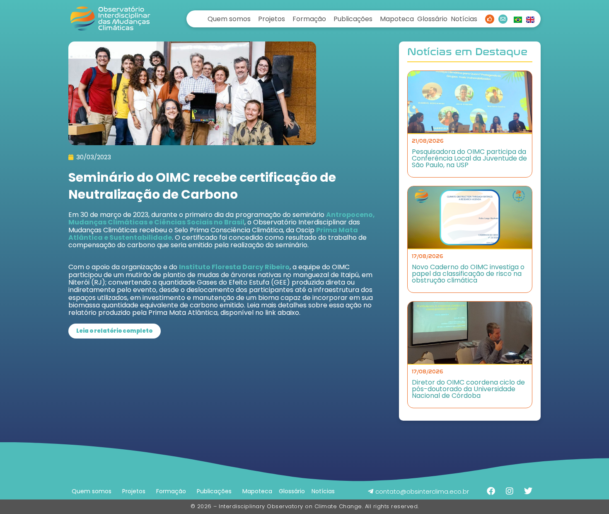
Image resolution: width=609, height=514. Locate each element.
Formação (309, 19)
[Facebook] (491, 491)
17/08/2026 (427, 256)
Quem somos (229, 19)
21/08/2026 (428, 141)
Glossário (432, 19)
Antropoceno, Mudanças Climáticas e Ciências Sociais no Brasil (221, 218)
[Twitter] (528, 491)
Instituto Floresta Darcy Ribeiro (234, 267)
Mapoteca (397, 19)
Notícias (464, 19)
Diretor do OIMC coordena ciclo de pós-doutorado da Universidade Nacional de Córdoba (468, 389)
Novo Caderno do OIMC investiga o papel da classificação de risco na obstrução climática (468, 273)
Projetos (271, 19)
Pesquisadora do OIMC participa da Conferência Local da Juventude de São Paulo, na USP (469, 158)
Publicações (353, 19)
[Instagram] (509, 491)
